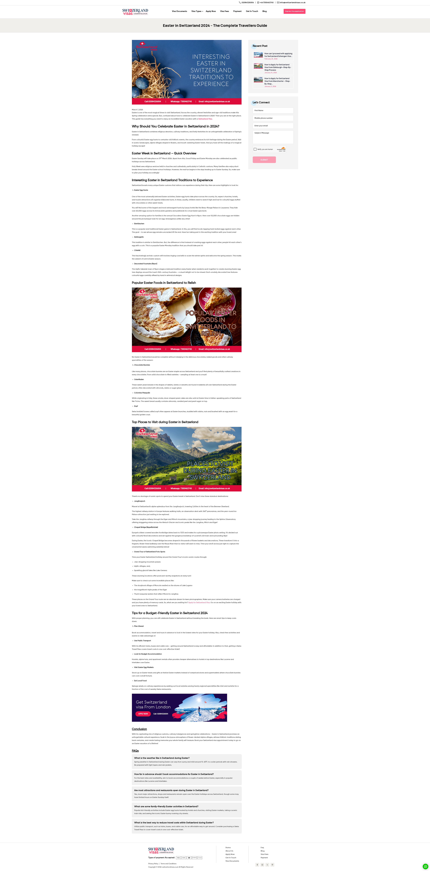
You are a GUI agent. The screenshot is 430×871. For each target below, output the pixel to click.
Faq (262, 848)
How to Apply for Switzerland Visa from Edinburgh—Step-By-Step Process (277, 67)
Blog (262, 851)
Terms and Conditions (168, 863)
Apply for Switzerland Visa (199, 603)
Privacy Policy (153, 863)
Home (228, 848)
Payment (264, 858)
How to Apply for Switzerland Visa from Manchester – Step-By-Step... (277, 81)
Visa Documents (232, 861)
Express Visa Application (294, 11)
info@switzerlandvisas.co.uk (292, 2)
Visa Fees (264, 854)
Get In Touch (231, 858)
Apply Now (230, 854)
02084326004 (248, 2)
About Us (229, 851)
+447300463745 (267, 2)
